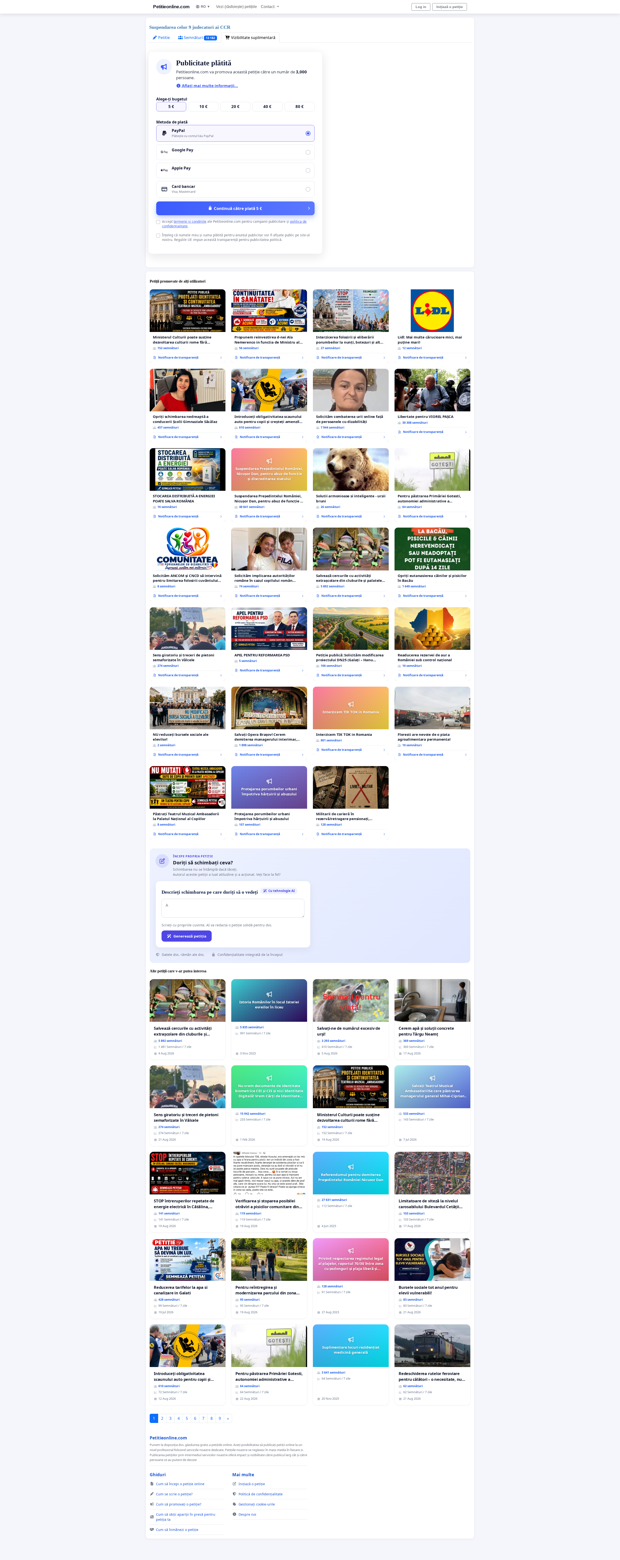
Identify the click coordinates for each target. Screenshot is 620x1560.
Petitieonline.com (171, 6)
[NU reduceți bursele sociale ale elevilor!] (187, 723)
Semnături (199, 37)
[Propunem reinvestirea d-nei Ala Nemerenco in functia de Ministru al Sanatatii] (269, 326)
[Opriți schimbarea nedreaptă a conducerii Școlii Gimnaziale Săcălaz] (187, 405)
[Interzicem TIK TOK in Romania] (351, 721)
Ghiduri (158, 1474)
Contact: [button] (268, 7)
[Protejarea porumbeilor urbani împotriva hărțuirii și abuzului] (269, 803)
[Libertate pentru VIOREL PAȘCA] (432, 403)
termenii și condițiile (190, 221)
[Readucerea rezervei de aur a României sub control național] (432, 644)
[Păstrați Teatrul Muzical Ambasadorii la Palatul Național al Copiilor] (187, 803)
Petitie (163, 37)
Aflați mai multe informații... (209, 85)
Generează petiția (189, 936)
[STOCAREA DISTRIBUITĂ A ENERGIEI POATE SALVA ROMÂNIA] (187, 485)
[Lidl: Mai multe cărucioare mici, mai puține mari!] (432, 326)
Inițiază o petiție (449, 7)
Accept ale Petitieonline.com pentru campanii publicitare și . (234, 223)
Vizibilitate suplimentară (252, 37)
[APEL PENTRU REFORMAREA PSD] (269, 641)
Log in (421, 7)
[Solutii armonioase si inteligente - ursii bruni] (351, 485)
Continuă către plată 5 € (238, 208)
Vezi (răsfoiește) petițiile (236, 7)
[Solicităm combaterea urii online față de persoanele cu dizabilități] (351, 405)
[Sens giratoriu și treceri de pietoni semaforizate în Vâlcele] (187, 644)
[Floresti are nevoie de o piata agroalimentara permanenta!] (432, 723)
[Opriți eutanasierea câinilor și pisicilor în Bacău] (432, 564)
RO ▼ (205, 6)
